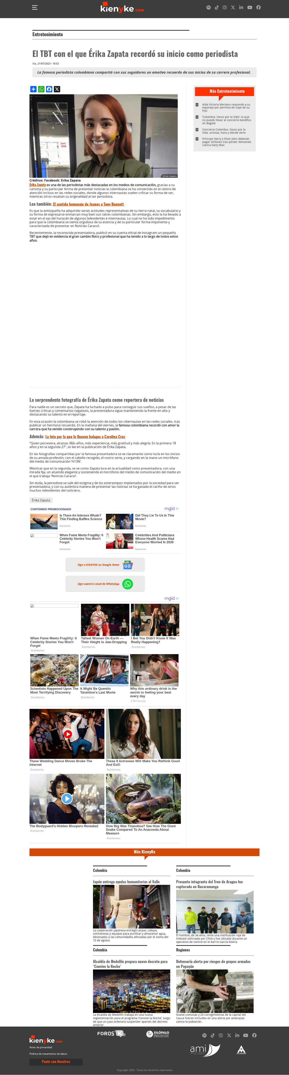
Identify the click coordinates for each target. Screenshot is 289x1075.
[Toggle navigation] (34, 7)
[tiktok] (217, 8)
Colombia (100, 871)
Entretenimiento (47, 34)
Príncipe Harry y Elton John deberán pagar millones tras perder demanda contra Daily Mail (226, 142)
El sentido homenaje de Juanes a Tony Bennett (88, 204)
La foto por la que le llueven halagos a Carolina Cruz (85, 437)
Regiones (183, 950)
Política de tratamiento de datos (48, 1054)
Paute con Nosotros (56, 1062)
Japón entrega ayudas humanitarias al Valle (126, 882)
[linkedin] (241, 8)
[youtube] (249, 8)
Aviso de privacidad (40, 1047)
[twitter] (233, 8)
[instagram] (225, 8)
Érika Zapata (37, 185)
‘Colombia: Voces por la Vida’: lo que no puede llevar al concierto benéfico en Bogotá (226, 120)
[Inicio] (122, 7)
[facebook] (258, 8)
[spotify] (208, 8)
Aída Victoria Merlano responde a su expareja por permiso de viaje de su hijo (226, 108)
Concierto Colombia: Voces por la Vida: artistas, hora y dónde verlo (224, 131)
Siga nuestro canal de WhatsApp (99, 584)
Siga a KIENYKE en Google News (99, 565)
